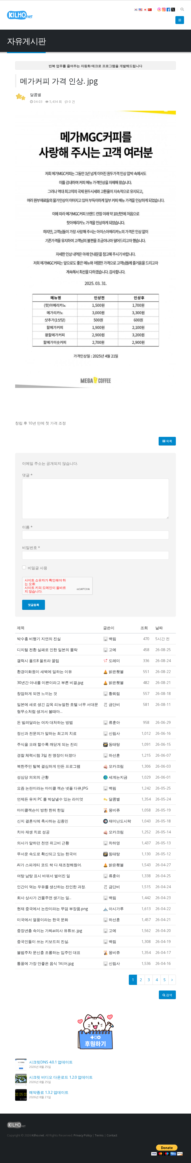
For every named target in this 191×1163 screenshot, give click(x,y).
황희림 (114, 693)
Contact (112, 1135)
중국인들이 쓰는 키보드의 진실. (43, 941)
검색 (168, 995)
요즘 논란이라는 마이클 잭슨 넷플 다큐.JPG (52, 788)
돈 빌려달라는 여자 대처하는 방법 (45, 722)
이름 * (27, 527)
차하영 (114, 843)
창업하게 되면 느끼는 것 (37, 693)
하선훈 (114, 755)
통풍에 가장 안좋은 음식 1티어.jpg (45, 963)
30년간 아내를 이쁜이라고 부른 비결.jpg (50, 682)
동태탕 (114, 744)
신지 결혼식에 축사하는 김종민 (42, 821)
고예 (112, 649)
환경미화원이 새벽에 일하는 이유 (44, 671)
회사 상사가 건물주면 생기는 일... (44, 897)
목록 (168, 441)
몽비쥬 (114, 810)
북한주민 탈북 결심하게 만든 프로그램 (48, 766)
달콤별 (35, 94)
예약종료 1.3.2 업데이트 (48, 1092)
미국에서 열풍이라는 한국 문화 (42, 919)
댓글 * (27, 475)
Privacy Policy (83, 1135)
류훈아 (114, 722)
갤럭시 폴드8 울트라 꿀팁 (38, 660)
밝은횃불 (116, 671)
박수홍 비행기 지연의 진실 (39, 638)
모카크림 (116, 766)
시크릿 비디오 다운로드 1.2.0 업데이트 (61, 1077)
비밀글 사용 (37, 567)
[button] (182, 9)
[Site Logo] (20, 15)
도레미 (114, 660)
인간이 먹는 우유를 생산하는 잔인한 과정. (51, 886)
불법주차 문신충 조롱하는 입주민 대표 (48, 952)
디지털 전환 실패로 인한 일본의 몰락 (47, 649)
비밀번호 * (31, 547)
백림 (112, 638)
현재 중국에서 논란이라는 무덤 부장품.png (52, 908)
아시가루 (116, 908)
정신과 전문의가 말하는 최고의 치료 (47, 733)
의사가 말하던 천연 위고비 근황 (43, 843)
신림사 (114, 733)
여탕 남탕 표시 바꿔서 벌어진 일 (43, 875)
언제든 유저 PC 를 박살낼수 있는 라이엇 (50, 799)
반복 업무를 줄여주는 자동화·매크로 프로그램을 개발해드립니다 (95, 66)
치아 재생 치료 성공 (33, 832)
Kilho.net (38, 1135)
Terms (99, 1135)
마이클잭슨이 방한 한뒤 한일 (41, 810)
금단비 (114, 704)
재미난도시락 (120, 821)
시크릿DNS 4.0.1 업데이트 (51, 1062)
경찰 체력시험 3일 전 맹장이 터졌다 (46, 755)
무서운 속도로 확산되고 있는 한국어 (47, 853)
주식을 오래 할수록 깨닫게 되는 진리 (47, 744)
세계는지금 (118, 777)
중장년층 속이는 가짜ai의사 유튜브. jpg (49, 930)
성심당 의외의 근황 (33, 777)
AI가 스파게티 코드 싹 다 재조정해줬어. (49, 864)
